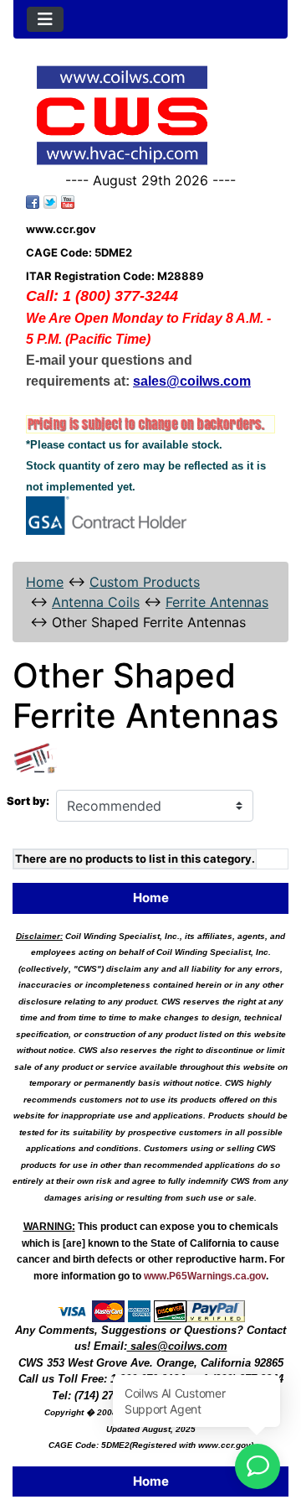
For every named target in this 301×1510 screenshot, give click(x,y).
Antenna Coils (96, 602)
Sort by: (28, 800)
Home (45, 581)
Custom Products (144, 581)
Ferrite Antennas (217, 602)
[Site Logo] (150, 115)
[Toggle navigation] (45, 19)
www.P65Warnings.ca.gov (205, 1276)
